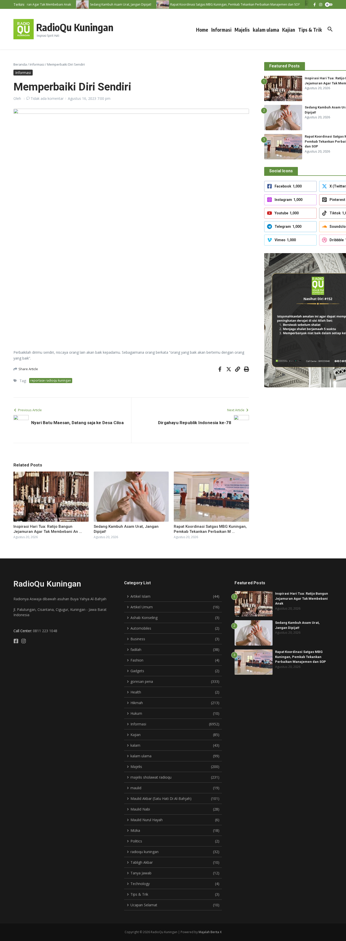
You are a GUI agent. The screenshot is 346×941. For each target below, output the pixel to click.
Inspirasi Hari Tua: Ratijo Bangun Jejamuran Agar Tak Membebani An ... (47, 529)
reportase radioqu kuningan (50, 380)
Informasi (221, 30)
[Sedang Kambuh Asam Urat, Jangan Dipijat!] (75, 4)
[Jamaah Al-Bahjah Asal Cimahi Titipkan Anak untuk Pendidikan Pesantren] (304, 4)
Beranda (20, 64)
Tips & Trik (310, 30)
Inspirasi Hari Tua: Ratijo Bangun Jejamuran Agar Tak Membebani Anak (301, 598)
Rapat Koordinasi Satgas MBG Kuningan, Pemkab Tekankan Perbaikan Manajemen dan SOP (300, 657)
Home (202, 30)
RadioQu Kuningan (74, 27)
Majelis (242, 30)
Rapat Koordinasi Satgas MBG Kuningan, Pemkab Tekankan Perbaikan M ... (210, 529)
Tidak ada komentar (47, 98)
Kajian (288, 30)
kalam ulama (266, 30)
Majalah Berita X (210, 932)
